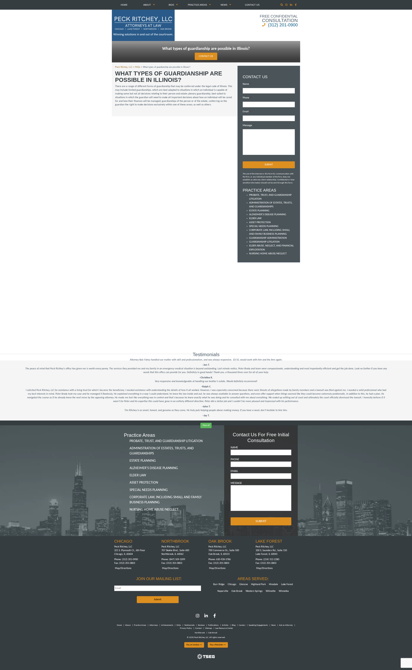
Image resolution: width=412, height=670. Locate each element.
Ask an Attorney (286, 625)
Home (124, 5)
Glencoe (243, 584)
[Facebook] (215, 617)
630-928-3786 (223, 559)
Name (247, 84)
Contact (198, 628)
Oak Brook (236, 591)
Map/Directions (123, 568)
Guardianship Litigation (264, 241)
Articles (225, 625)
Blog (233, 625)
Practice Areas (198, 5)
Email (247, 111)
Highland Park (258, 584)
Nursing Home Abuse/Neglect (268, 253)
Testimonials (189, 625)
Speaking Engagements (258, 625)
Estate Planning (259, 210)
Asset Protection (260, 222)
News (224, 5)
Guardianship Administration (268, 238)
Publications (213, 625)
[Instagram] (286, 5)
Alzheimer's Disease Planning (267, 214)
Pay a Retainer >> (218, 645)
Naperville (222, 591)
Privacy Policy (186, 628)
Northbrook (200, 633)
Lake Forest (287, 584)
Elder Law (255, 218)
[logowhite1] (143, 25)
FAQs (179, 625)
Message (249, 125)
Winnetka (284, 591)
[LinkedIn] (206, 617)
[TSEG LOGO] (206, 658)
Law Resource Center (224, 628)
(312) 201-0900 (283, 25)
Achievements (167, 625)
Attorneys (154, 625)
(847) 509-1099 (177, 559)
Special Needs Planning (263, 226)
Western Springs (254, 591)
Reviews (201, 625)
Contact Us (252, 5)
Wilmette (271, 591)
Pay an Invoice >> (194, 645)
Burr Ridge (219, 584)
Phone (247, 98)
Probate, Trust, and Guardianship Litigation (166, 441)
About (147, 5)
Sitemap (208, 628)
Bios (172, 5)
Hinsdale (273, 584)
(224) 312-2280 (271, 559)
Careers (242, 625)
